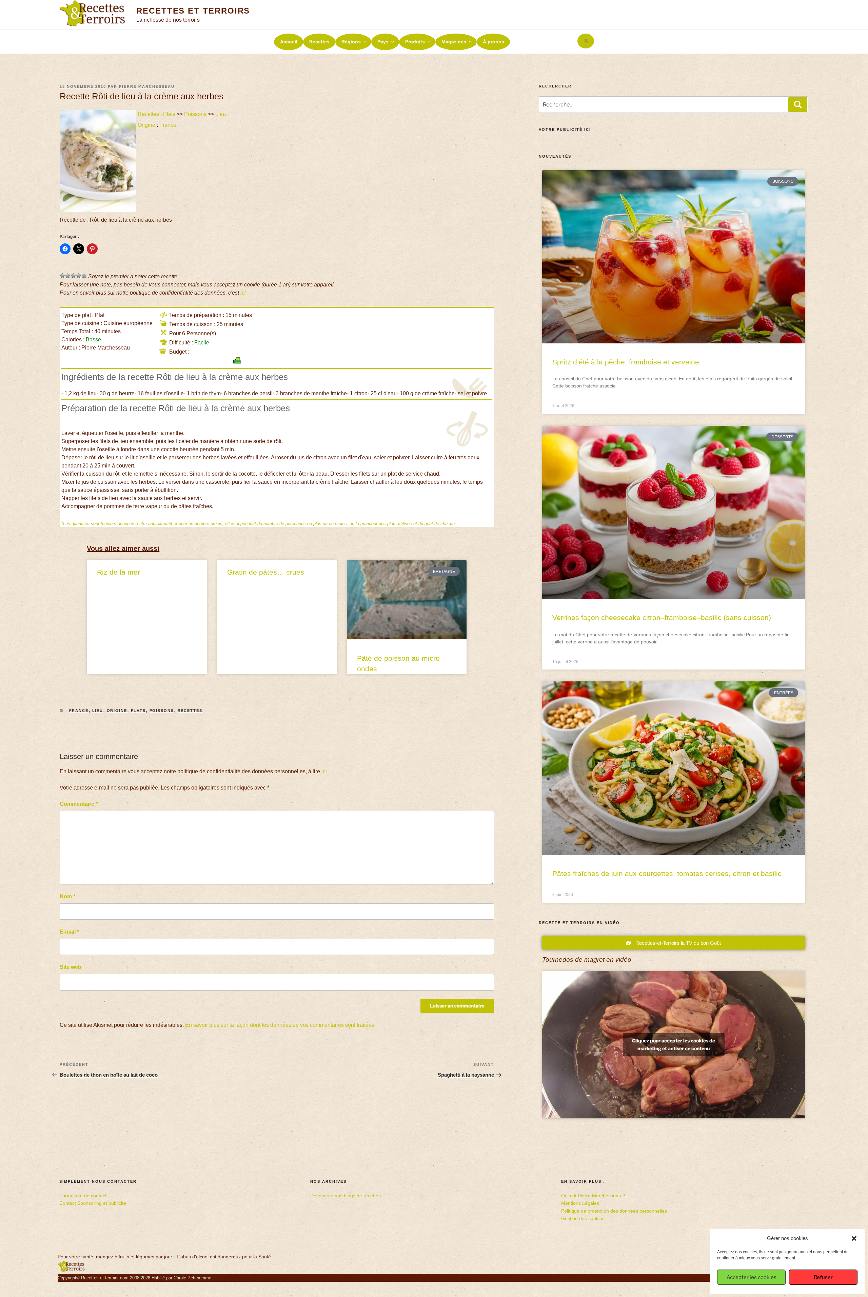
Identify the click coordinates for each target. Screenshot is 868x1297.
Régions (351, 41)
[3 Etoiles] (73, 275)
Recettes (319, 41)
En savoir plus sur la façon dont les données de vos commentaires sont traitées (279, 1025)
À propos (493, 41)
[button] (854, 1238)
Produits (415, 41)
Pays (383, 41)
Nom (67, 896)
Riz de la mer (118, 572)
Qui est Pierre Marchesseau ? (593, 1195)
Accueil (288, 41)
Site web (70, 967)
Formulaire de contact (82, 1195)
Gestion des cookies (583, 1218)
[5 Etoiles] (84, 275)
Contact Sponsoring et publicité (92, 1203)
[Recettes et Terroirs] (71, 1270)
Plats (169, 114)
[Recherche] (797, 104)
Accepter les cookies (751, 1277)
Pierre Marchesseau (147, 86)
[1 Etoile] (62, 275)
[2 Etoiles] (68, 275)
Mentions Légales (580, 1203)
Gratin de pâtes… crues (265, 572)
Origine (146, 125)
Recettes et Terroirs (193, 10)
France (167, 125)
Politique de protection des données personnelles (614, 1211)
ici (243, 293)
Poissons (195, 114)
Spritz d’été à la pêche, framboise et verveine (625, 362)
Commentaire (79, 804)
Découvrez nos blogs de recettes (345, 1195)
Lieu (220, 114)
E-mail (69, 932)
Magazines (453, 41)
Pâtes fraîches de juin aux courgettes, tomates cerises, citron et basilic (667, 873)
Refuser (823, 1277)
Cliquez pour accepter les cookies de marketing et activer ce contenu (673, 1044)
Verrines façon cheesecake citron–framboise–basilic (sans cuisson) (661, 617)
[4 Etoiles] (78, 275)
